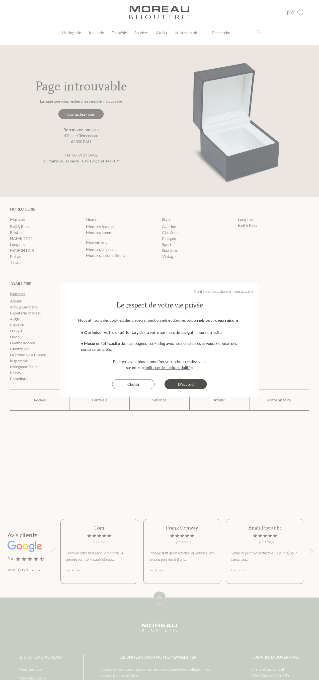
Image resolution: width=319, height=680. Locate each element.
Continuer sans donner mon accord (223, 291)
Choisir (133, 384)
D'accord (186, 384)
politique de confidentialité (167, 367)
